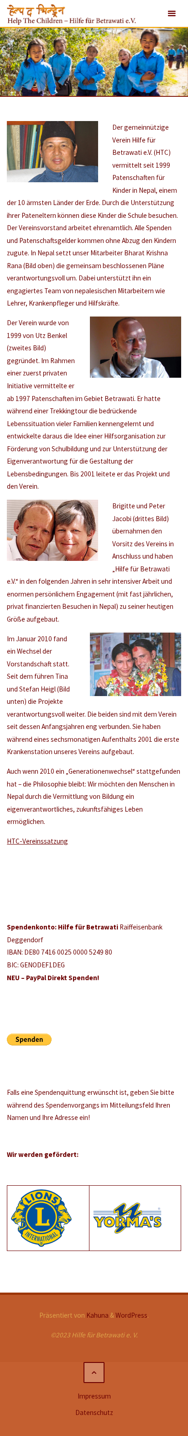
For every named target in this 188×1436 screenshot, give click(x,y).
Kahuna (97, 1315)
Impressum (94, 1396)
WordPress (131, 1315)
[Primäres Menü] (171, 13)
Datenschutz (94, 1412)
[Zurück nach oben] (94, 1372)
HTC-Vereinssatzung (37, 841)
